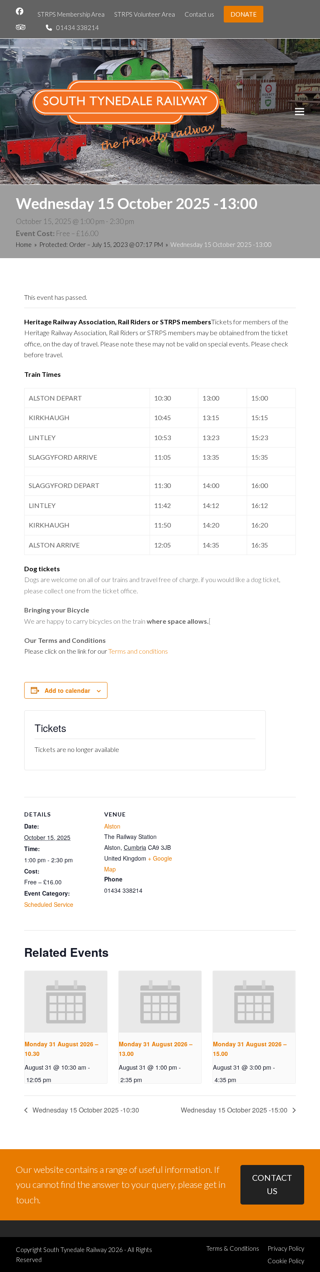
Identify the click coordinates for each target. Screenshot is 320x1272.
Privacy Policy (286, 1248)
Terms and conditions (138, 651)
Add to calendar (67, 690)
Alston (112, 826)
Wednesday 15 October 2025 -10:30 (85, 1110)
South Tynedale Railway (75, 1249)
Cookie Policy (286, 1261)
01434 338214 (77, 27)
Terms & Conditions (232, 1248)
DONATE (243, 14)
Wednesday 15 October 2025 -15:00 (235, 1110)
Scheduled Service (48, 904)
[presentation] (66, 1002)
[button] (299, 111)
